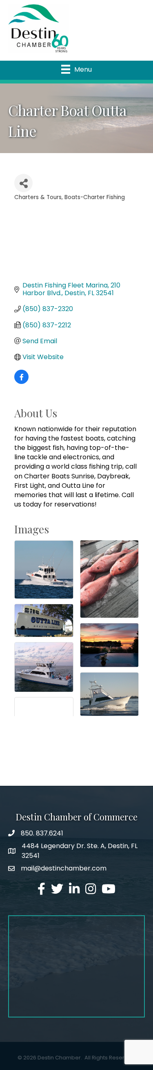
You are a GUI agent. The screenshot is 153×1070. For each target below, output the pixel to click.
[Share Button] (23, 183)
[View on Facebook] (21, 381)
